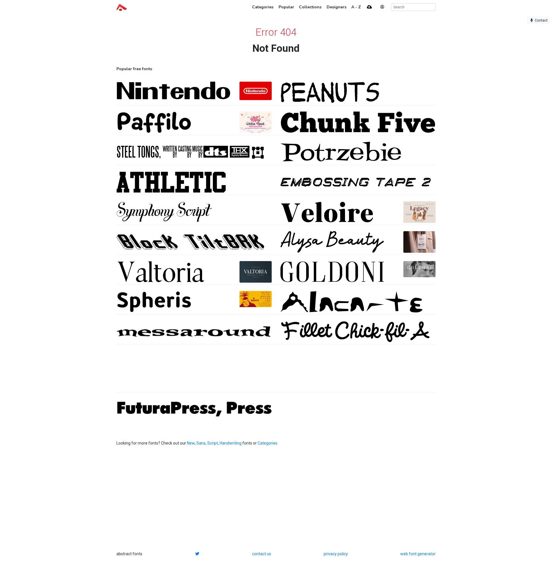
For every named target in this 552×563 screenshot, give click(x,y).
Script (212, 443)
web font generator (418, 553)
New (191, 443)
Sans (201, 443)
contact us (261, 553)
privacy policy (336, 553)
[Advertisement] (276, 371)
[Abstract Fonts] (121, 7)
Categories (267, 443)
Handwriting (230, 443)
